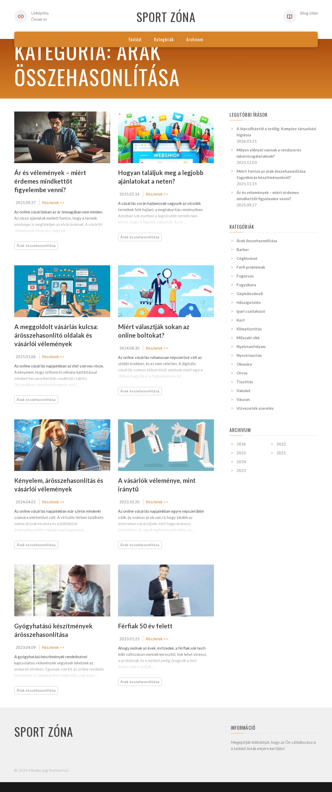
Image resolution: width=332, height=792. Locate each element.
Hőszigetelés (249, 302)
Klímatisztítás (249, 328)
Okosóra (244, 364)
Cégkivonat (247, 258)
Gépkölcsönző (250, 293)
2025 (241, 452)
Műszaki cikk (248, 337)
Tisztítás (245, 381)
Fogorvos (245, 276)
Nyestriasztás (249, 355)
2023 (241, 470)
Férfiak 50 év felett (145, 626)
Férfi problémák (251, 267)
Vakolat (244, 390)
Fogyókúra (246, 284)
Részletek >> (53, 202)
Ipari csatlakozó (251, 311)
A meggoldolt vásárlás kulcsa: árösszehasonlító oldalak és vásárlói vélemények (56, 335)
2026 (241, 444)
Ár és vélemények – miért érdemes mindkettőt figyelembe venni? (50, 181)
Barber (243, 249)
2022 (281, 444)
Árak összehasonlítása (36, 245)
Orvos (242, 373)
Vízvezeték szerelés (255, 408)
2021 (281, 452)
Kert (241, 320)
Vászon (243, 399)
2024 (241, 461)
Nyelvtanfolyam (251, 346)
